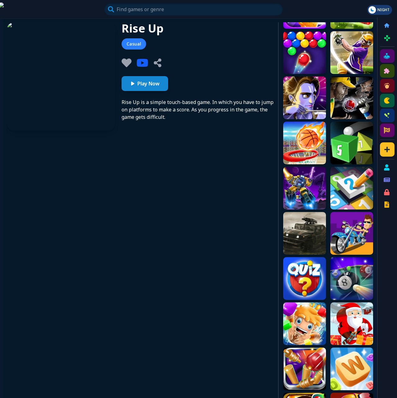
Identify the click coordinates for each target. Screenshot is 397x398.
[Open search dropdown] (111, 9)
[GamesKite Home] (30, 9)
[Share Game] (157, 62)
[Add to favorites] (127, 63)
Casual (134, 44)
